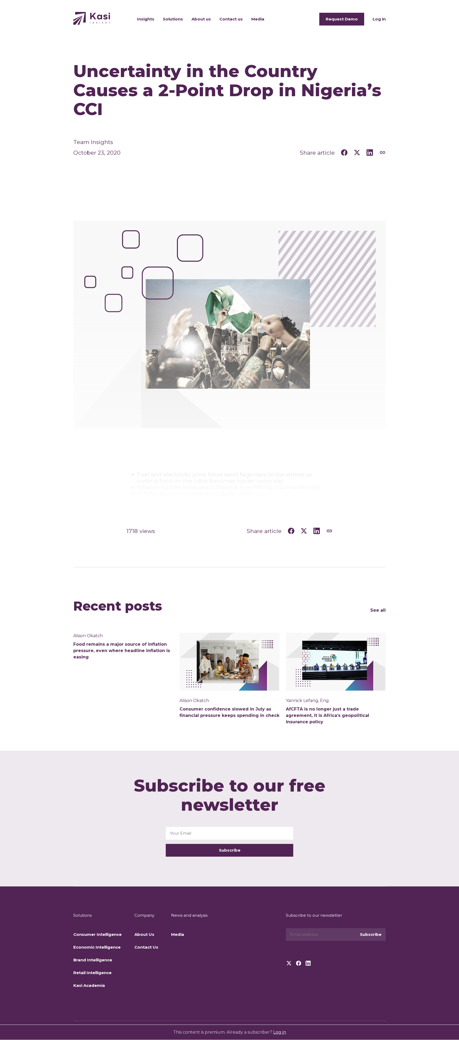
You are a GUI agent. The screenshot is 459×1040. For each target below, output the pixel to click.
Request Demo (342, 19)
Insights (145, 19)
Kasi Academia (89, 985)
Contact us (231, 19)
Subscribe (229, 850)
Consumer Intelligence (97, 934)
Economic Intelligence (97, 947)
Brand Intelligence (92, 959)
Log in (379, 19)
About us (201, 19)
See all (378, 610)
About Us (144, 934)
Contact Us (146, 947)
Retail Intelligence (92, 972)
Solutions (173, 19)
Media (257, 19)
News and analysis (189, 915)
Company (144, 915)
